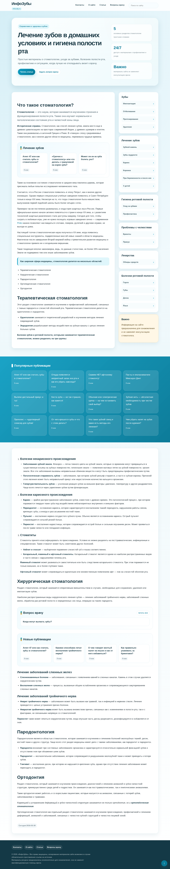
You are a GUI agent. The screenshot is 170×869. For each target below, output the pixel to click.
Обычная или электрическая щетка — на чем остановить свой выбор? (103, 403)
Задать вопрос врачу (48, 72)
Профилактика (130, 214)
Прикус (126, 242)
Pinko (19, 223)
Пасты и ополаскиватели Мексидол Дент (138, 379)
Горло (126, 282)
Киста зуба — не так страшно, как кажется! (66, 401)
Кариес (126, 163)
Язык (125, 306)
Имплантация (129, 104)
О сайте (91, 5)
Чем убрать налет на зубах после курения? (139, 423)
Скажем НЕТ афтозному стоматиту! (100, 379)
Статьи (103, 5)
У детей (126, 186)
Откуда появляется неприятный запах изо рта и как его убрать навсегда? (65, 381)
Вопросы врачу (117, 5)
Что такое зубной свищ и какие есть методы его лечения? (101, 425)
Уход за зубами (130, 206)
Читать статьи (26, 72)
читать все (143, 613)
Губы (125, 290)
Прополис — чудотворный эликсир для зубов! (27, 423)
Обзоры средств (130, 262)
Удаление (127, 127)
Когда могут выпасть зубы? (37, 621)
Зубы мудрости (130, 155)
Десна (126, 298)
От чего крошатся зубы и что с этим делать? (65, 423)
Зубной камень (130, 147)
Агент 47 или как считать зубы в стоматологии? (29, 379)
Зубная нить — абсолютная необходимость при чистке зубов (139, 403)
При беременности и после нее (137, 178)
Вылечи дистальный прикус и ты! (28, 401)
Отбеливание (129, 111)
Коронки (127, 170)
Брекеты (127, 234)
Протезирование (130, 119)
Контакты (79, 5)
